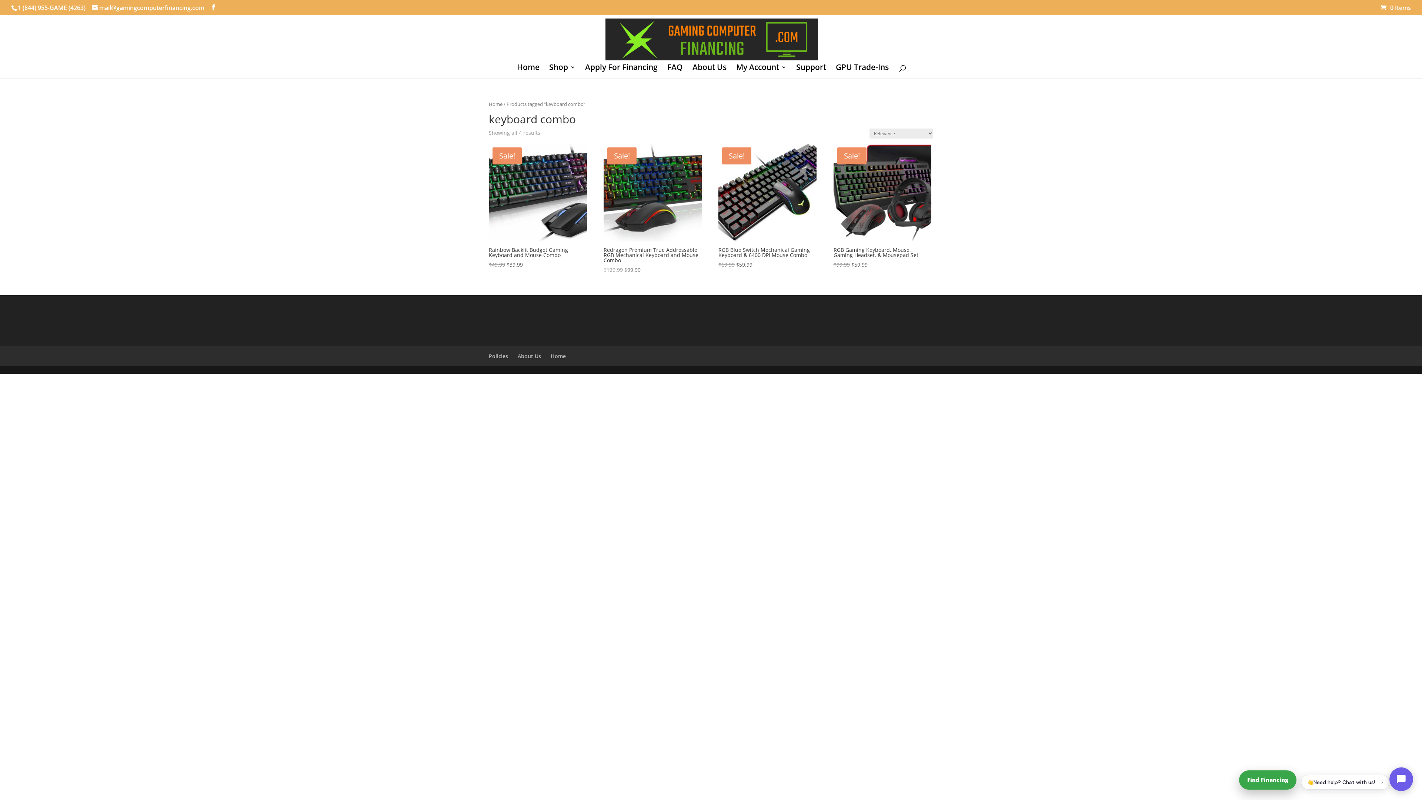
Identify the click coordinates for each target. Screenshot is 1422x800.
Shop (558, 68)
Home (528, 68)
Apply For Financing (621, 68)
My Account (757, 68)
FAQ (675, 68)
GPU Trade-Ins (862, 68)
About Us (709, 68)
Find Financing (1267, 779)
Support (811, 68)
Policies (498, 356)
